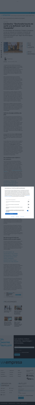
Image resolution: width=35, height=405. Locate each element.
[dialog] (17, 202)
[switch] (28, 201)
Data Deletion (13, 216)
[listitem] (17, 199)
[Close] (32, 188)
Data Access (17, 216)
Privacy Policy (22, 216)
